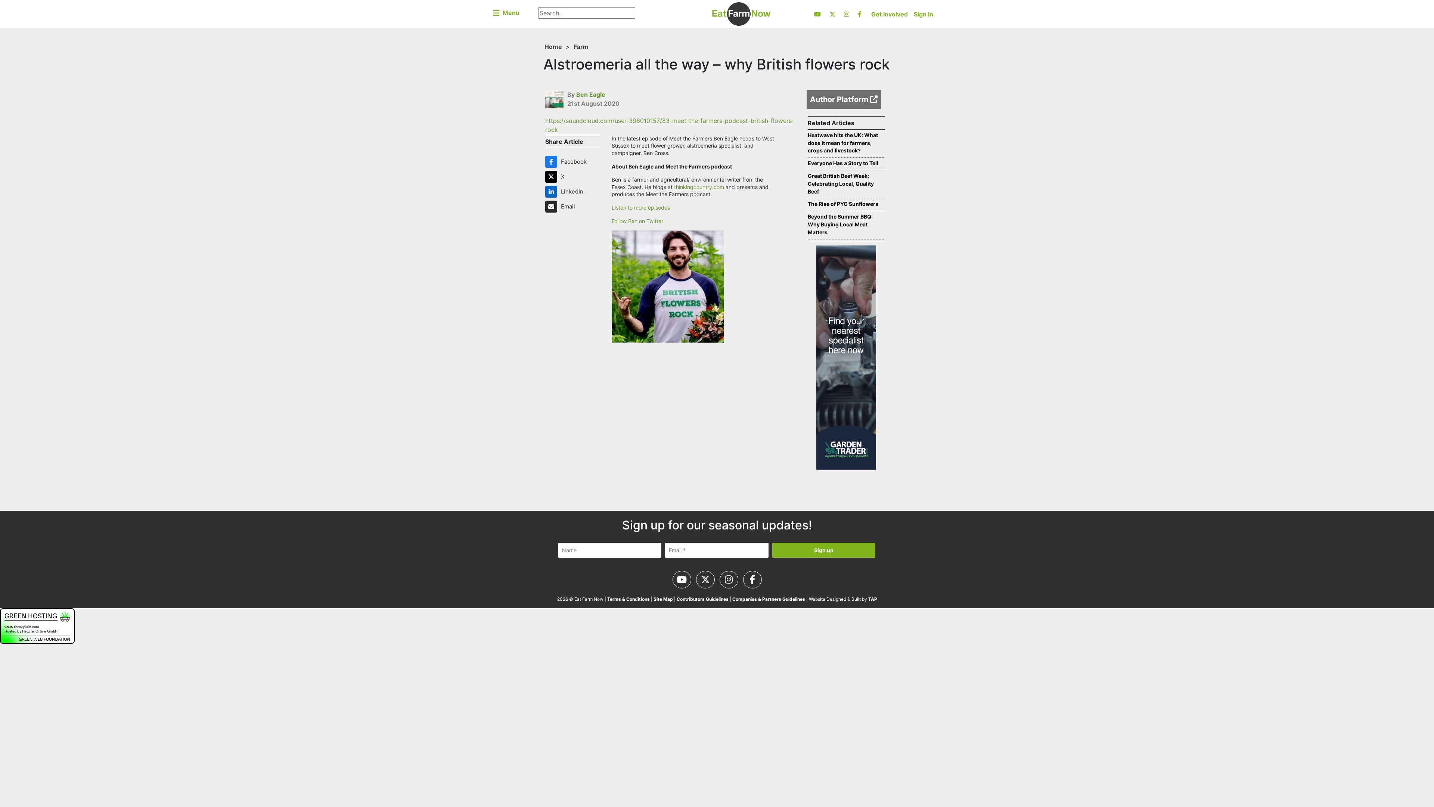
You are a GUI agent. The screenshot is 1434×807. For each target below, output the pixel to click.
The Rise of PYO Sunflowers (843, 204)
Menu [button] (509, 12)
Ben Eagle (590, 94)
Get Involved (889, 14)
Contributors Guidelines (703, 599)
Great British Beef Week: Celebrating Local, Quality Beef (841, 184)
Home (553, 46)
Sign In (923, 14)
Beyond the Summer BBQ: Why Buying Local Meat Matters (840, 224)
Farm (581, 46)
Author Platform (840, 99)
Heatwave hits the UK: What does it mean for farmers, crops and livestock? (843, 143)
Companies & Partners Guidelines (768, 599)
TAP (872, 599)
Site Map (663, 599)
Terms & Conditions (628, 599)
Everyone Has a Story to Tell (843, 163)
